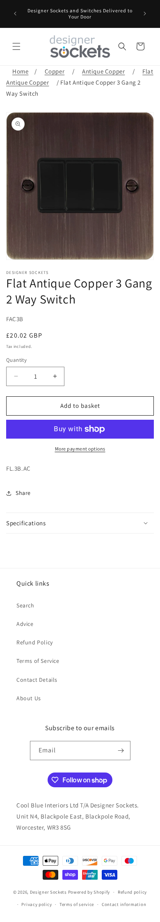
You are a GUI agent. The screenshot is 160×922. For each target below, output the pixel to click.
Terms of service (76, 904)
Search (25, 605)
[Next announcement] (145, 14)
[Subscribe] (121, 750)
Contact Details (36, 679)
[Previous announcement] (15, 14)
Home (20, 71)
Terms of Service (37, 660)
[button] (16, 46)
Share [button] (23, 493)
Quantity (16, 359)
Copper (55, 71)
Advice (25, 624)
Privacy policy (36, 904)
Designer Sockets (48, 892)
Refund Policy (34, 642)
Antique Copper (103, 71)
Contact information (124, 904)
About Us (28, 698)
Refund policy (132, 892)
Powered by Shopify (89, 892)
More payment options (80, 449)
